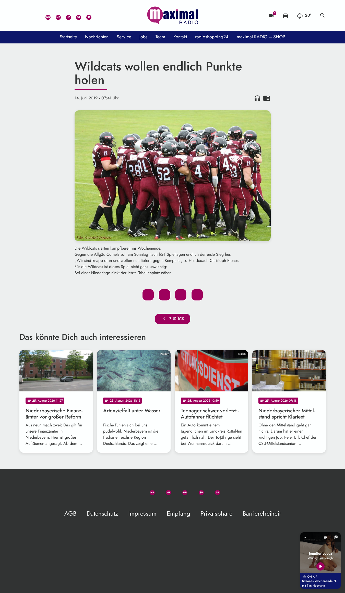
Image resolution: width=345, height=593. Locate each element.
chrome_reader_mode (266, 98)
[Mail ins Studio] (24, 15)
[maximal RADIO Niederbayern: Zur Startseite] (172, 15)
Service (124, 36)
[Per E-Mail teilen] (197, 295)
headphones (257, 98)
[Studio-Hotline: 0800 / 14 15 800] (35, 15)
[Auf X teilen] (164, 295)
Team (160, 36)
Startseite (68, 36)
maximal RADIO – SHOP (261, 36)
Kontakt (180, 36)
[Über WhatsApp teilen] (181, 295)
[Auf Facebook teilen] (148, 295)
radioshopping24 (212, 36)
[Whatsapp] (45, 15)
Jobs (143, 36)
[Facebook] (55, 15)
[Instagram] (65, 15)
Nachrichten (97, 36)
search (322, 15)
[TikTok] (96, 15)
